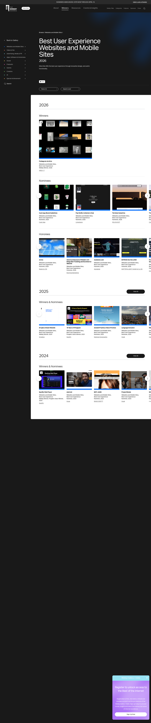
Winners (65, 8)
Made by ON (43, 269)
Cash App (42, 222)
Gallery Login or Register (140, 2)
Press (139, 8)
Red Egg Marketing (73, 273)
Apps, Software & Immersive (16, 57)
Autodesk (97, 269)
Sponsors (133, 8)
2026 (43, 81)
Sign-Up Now (131, 714)
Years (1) (44, 89)
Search (9, 83)
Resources (76, 8)
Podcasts (10, 64)
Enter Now (26, 8)
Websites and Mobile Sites (15, 46)
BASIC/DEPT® (98, 401)
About (56, 8)
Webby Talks (110, 8)
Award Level (67, 89)
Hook (123, 337)
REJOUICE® (116, 222)
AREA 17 (42, 170)
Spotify (69, 337)
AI (7, 75)
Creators (9, 71)
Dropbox (42, 337)
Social (9, 61)
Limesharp (79, 222)
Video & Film (11, 50)
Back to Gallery (12, 40)
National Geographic (100, 337)
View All (135, 291)
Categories (119, 8)
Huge (68, 401)
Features (126, 8)
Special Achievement (13, 78)
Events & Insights (91, 8)
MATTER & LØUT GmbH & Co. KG (132, 269)
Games (9, 68)
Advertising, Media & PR (14, 53)
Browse (41, 32)
